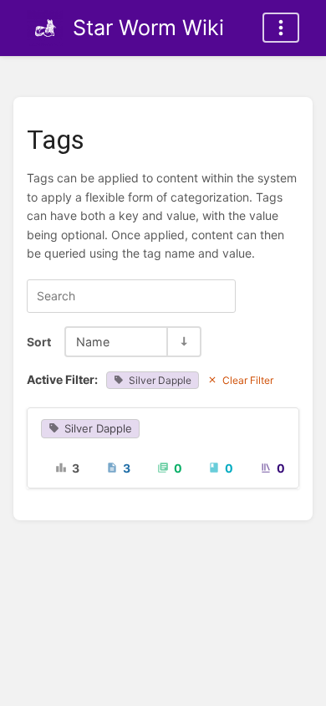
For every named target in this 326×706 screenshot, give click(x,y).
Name (93, 342)
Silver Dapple (160, 380)
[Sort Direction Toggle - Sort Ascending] (183, 342)
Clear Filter (247, 380)
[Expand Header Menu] (280, 28)
